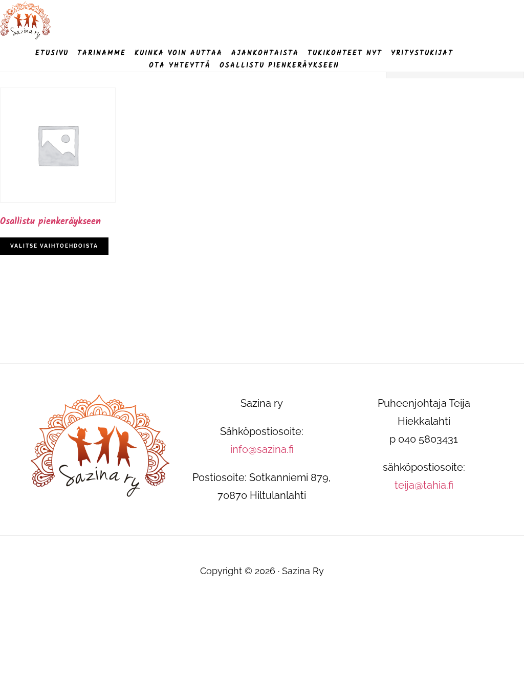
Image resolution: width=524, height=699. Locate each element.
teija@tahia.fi (424, 485)
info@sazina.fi (262, 449)
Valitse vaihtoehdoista (54, 246)
